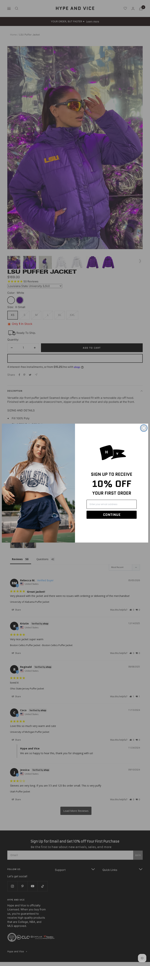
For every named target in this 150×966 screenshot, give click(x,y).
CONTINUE (111, 514)
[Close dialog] (143, 428)
